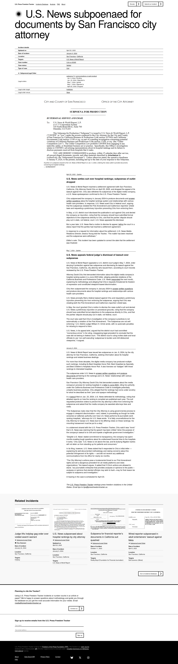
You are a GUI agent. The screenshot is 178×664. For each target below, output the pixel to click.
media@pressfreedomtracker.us (28, 603)
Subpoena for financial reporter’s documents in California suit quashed (107, 537)
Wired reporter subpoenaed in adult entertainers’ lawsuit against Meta (145, 537)
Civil (68, 68)
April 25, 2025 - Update (74, 174)
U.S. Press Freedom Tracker (24, 4)
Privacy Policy (45, 657)
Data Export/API (29, 657)
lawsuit (73, 396)
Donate (132, 4)
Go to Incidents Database (148, 574)
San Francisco (71, 56)
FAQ (58, 4)
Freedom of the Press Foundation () (55, 647)
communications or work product (86, 76)
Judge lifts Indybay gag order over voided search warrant (31, 535)
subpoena (70, 76)
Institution (70, 89)
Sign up (79, 635)
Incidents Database (42, 4)
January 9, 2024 (72, 53)
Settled (69, 65)
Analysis (52, 4)
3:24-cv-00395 (71, 62)
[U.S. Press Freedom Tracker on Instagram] (88, 657)
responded (115, 279)
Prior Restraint (21, 543)
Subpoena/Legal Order (28, 73)
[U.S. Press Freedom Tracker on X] (80, 657)
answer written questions (122, 288)
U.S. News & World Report (75, 59)
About (63, 4)
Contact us (73, 608)
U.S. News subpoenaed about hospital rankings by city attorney (69, 535)
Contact (57, 657)
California (80, 56)
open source (85, 647)
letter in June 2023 (111, 384)
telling (120, 224)
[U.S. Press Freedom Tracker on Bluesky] (72, 657)
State (68, 92)
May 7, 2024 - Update (73, 250)
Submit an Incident (151, 4)
